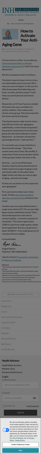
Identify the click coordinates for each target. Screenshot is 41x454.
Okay (20, 450)
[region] (20, 436)
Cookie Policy (20, 440)
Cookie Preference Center (20, 444)
